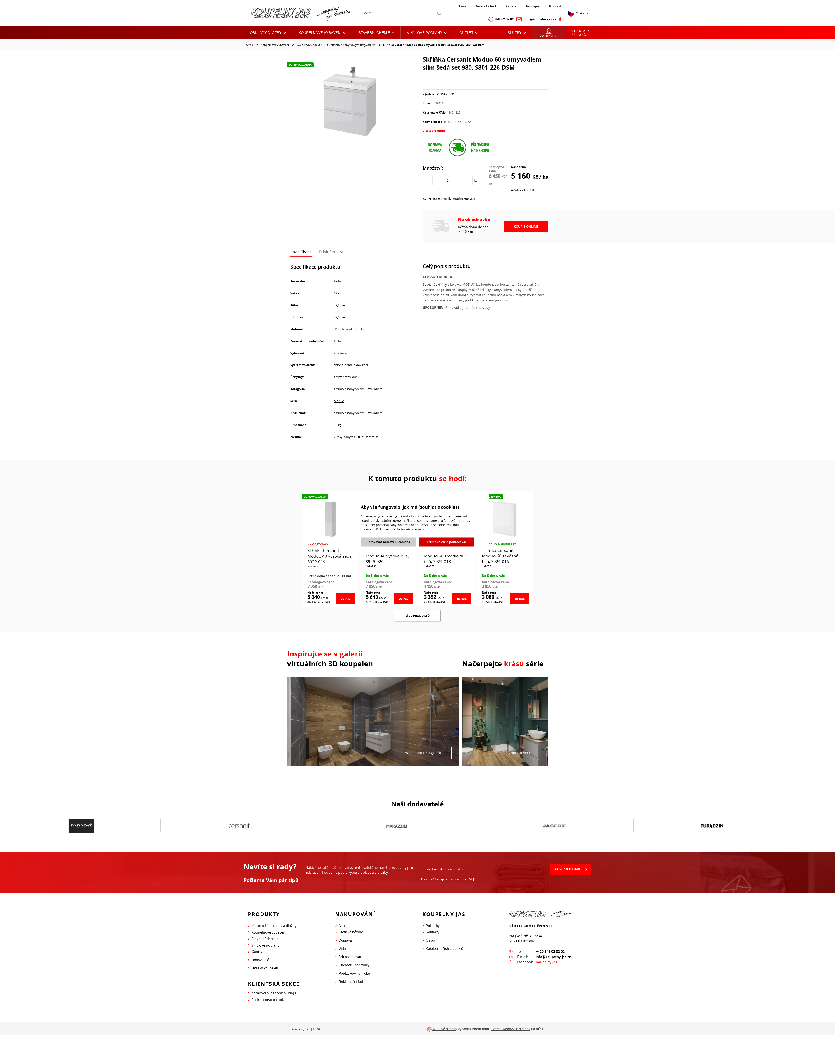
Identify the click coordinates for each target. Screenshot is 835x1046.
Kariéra (510, 6)
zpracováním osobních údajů (458, 879)
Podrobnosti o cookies (269, 999)
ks (475, 180)
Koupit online (526, 226)
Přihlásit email (567, 869)
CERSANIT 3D (445, 94)
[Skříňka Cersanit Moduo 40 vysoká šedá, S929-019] (330, 518)
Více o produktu (434, 131)
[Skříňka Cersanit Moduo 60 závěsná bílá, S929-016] (505, 518)
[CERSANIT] (81, 826)
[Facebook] (560, 19)
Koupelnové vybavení (275, 45)
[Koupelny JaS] (300, 13)
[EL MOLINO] (712, 825)
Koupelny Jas (546, 962)
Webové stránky (444, 1029)
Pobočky (433, 925)
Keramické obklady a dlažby (273, 925)
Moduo (339, 401)
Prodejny (533, 6)
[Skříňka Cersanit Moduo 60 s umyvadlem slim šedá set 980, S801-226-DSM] (349, 101)
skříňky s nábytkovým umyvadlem (353, 45)
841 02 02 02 (504, 19)
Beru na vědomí (448, 879)
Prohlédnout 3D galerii (422, 753)
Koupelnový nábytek (309, 45)
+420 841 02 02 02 (550, 951)
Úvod (249, 45)
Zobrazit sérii (519, 753)
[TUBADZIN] (554, 826)
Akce (342, 925)
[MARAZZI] (239, 826)
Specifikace (301, 252)
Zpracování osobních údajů (273, 993)
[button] (468, 32)
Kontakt (555, 6)
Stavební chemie (264, 938)
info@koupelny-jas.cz (540, 19)
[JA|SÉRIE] (396, 826)
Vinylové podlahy (265, 945)
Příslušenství (331, 252)
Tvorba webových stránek (510, 1029)
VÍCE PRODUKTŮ (417, 616)
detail (345, 599)
